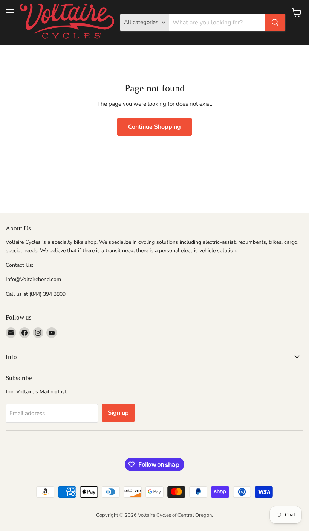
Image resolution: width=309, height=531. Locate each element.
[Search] (275, 22)
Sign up (118, 413)
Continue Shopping (154, 127)
